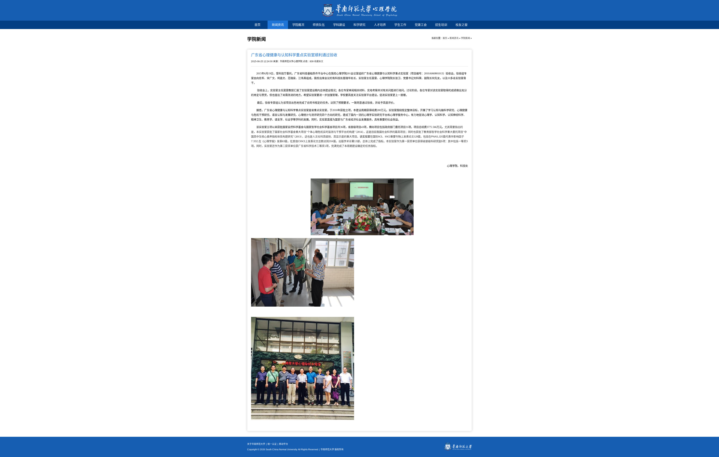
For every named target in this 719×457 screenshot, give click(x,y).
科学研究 (359, 24)
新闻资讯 (278, 24)
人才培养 (380, 24)
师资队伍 (319, 24)
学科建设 (339, 24)
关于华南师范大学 (256, 444)
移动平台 (283, 444)
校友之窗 (462, 24)
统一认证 (272, 444)
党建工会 (421, 24)
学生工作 (400, 24)
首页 (257, 24)
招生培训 (441, 24)
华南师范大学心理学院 (359, 10)
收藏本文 (318, 61)
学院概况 (298, 24)
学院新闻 (465, 38)
